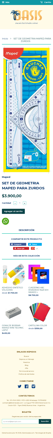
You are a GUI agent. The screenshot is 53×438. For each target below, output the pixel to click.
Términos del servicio (26, 371)
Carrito (47, 2)
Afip (26, 368)
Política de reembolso (26, 374)
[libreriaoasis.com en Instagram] (34, 387)
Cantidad (6, 203)
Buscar (26, 356)
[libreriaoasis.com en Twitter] (19, 387)
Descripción (26, 230)
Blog (26, 365)
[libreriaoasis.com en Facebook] (26, 387)
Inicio (5, 38)
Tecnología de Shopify (43, 433)
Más (7, 2)
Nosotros (26, 362)
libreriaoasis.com (28, 433)
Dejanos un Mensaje (26, 359)
